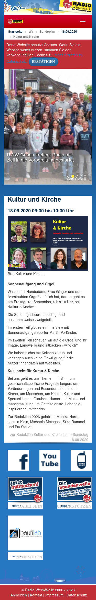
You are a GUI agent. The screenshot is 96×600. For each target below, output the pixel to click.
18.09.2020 (69, 31)
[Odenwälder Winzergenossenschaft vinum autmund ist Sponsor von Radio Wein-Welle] (25, 533)
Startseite (15, 31)
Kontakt (36, 594)
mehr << (16, 505)
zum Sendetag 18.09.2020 (76, 437)
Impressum (54, 594)
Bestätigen (43, 62)
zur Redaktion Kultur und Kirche (36, 434)
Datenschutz (77, 594)
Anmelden (18, 594)
